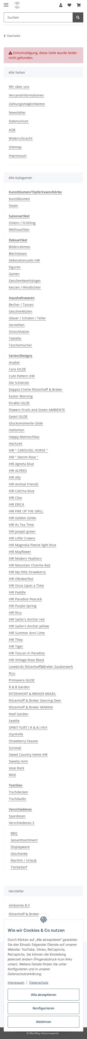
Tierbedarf (19, 867)
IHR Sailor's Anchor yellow (29, 626)
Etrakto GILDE (19, 403)
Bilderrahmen (19, 247)
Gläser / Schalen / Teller (27, 318)
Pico (12, 673)
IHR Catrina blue (21, 491)
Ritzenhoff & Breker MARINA (31, 707)
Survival (15, 748)
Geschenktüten (20, 311)
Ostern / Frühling (22, 223)
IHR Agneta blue (21, 464)
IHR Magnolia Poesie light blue (32, 545)
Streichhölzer (19, 331)
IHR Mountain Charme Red (29, 565)
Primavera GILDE (22, 680)
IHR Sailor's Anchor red (27, 619)
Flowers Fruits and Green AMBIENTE (37, 409)
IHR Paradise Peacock (25, 599)
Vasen (13, 205)
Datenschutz (38, 982)
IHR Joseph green (22, 531)
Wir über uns (19, 86)
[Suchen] (78, 17)
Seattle (14, 720)
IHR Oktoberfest (21, 578)
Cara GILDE (17, 369)
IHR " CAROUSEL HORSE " (28, 450)
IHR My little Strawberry (27, 572)
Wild (12, 775)
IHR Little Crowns (22, 538)
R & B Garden (19, 687)
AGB (12, 130)
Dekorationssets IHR (24, 260)
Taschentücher (20, 345)
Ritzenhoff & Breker (24, 914)
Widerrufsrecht (20, 138)
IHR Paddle (17, 592)
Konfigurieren (44, 1008)
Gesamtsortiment (24, 840)
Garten (14, 274)
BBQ (14, 833)
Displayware (20, 847)
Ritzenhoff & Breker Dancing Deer (35, 700)
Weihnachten (19, 229)
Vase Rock (16, 768)
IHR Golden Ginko (22, 518)
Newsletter (17, 112)
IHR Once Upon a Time (26, 585)
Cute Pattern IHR (22, 376)
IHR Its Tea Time (21, 524)
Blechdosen (18, 253)
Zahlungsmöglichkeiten (27, 104)
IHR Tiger (16, 646)
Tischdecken (18, 792)
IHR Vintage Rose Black (26, 660)
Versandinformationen (26, 95)
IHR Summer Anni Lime (27, 633)
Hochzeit (15, 443)
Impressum (16, 982)
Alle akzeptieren (43, 995)
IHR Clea (15, 497)
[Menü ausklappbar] (6, 3)
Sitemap (15, 147)
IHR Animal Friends (24, 484)
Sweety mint (18, 761)
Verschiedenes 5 (21, 823)
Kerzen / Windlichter (25, 287)
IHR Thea (16, 639)
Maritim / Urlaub (24, 860)
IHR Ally (15, 477)
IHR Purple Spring (22, 606)
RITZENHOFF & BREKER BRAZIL (32, 693)
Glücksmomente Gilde (26, 423)
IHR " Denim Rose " (23, 457)
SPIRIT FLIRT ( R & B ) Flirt (28, 727)
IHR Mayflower (20, 551)
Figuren (15, 267)
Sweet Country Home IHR (28, 754)
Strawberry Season (23, 741)
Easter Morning (21, 396)
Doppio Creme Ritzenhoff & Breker (35, 389)
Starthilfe (16, 734)
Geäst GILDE (18, 416)
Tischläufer (17, 799)
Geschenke (19, 853)
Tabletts (15, 338)
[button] (61, 5)
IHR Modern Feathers (25, 558)
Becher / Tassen (21, 304)
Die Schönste (19, 382)
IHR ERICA (16, 504)
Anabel (14, 362)
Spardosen (17, 816)
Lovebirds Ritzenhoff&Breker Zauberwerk (41, 666)
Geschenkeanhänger (25, 280)
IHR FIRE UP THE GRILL (26, 511)
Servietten (17, 325)
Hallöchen (16, 430)
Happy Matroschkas (24, 437)
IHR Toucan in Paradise (27, 653)
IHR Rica (15, 612)
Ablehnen (43, 1022)
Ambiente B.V (19, 905)
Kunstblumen (19, 199)
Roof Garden (18, 714)
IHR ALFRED (18, 470)
